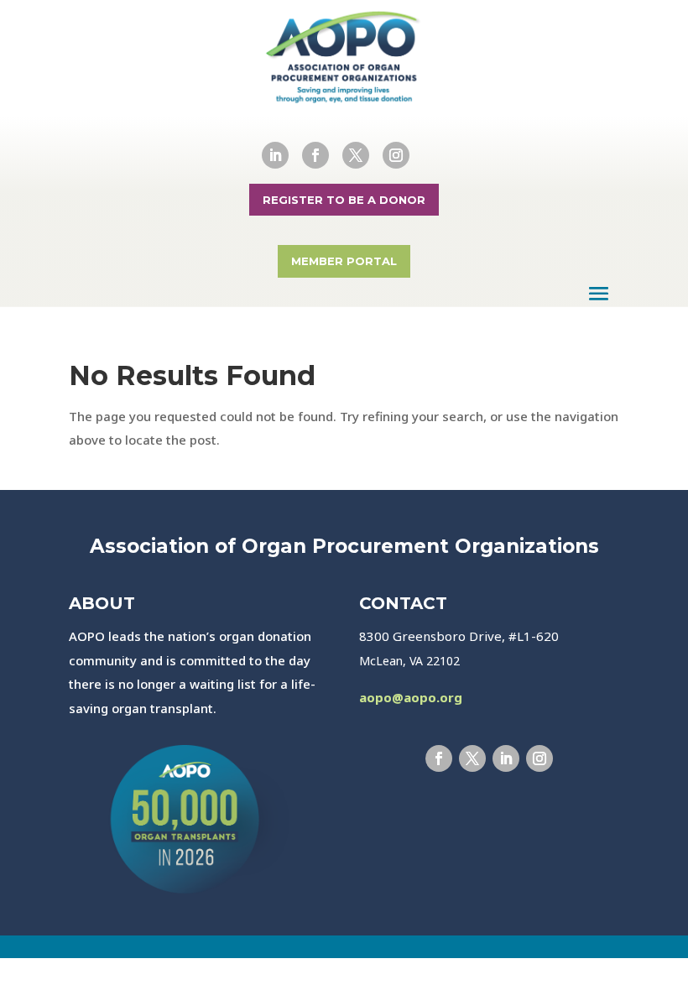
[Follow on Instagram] (396, 155)
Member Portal (344, 261)
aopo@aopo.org (410, 697)
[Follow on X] (355, 155)
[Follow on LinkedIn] (275, 155)
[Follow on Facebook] (315, 155)
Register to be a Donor (344, 199)
